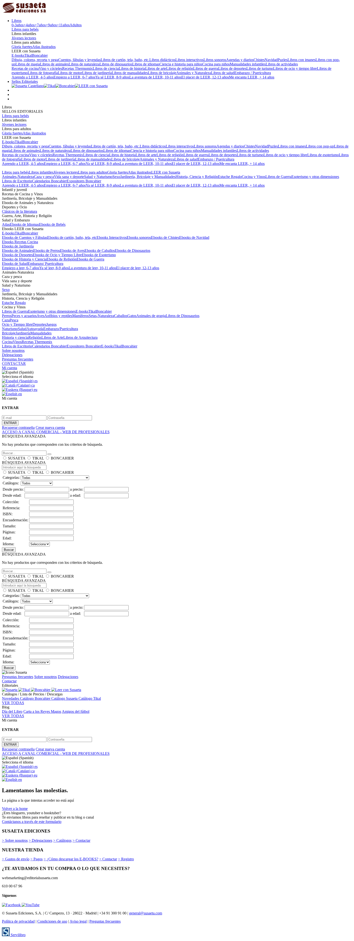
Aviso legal (78, 921)
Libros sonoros (214, 60)
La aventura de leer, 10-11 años (92, 268)
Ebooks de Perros (46, 250)
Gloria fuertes (22, 47)
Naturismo (10, 329)
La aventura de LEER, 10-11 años (155, 77)
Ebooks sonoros (139, 237)
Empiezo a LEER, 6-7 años (74, 77)
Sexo (116, 177)
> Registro (126, 859)
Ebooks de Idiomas (24, 224)
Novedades (11, 698)
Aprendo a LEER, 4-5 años (32, 77)
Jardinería (23, 333)
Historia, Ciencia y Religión (197, 177)
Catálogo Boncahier (35, 698)
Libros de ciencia (106, 68)
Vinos (17, 342)
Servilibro (18, 935)
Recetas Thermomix (77, 68)
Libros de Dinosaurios (182, 316)
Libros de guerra (205, 68)
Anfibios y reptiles (58, 316)
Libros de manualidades (130, 73)
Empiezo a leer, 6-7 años (20, 268)
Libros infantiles (41, 172)
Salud (22, 329)
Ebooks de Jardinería (18, 246)
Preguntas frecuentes (17, 359)
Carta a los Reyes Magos (42, 711)
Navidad (271, 60)
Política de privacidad (18, 921)
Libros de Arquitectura (80, 337)
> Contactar (81, 840)
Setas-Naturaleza (101, 316)
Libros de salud (222, 73)
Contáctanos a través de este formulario (31, 822)
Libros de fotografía (43, 73)
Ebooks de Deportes (17, 255)
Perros (7, 316)
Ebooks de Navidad (194, 237)
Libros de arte (155, 68)
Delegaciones (12, 355)
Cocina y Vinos (253, 177)
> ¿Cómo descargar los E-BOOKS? (71, 859)
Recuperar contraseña (18, 427)
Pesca (14, 320)
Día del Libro (12, 711)
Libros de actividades (282, 64)
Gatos (131, 316)
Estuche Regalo (230, 177)
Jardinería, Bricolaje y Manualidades (148, 177)
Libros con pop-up (320, 146)
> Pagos (36, 859)
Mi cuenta (9, 368)
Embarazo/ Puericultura (45, 264)
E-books (18, 55)
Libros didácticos (162, 60)
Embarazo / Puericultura (252, 73)
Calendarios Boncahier (49, 181)
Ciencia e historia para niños (180, 64)
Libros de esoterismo (323, 155)
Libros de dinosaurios (115, 64)
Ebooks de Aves (72, 250)
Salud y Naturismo (98, 177)
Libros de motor (70, 73)
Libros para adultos (92, 172)
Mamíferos (80, 316)
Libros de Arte (52, 337)
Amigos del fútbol (75, 711)
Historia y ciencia (15, 337)
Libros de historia (132, 68)
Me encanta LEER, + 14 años (251, 77)
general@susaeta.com (145, 913)
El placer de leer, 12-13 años (137, 268)
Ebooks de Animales (17, 250)
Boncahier (40, 55)
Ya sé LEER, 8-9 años (112, 77)
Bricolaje (9, 333)
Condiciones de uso (52, 921)
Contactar (9, 681)
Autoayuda (34, 329)
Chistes (259, 60)
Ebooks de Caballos (100, 250)
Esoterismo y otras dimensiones (315, 177)
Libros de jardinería (97, 73)
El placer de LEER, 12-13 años (205, 77)
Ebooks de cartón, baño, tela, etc (72, 237)
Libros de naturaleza (84, 64)
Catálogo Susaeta (65, 698)
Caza (6, 320)
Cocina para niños (216, 64)
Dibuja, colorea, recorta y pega (35, 60)
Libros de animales (54, 64)
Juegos (51, 324)
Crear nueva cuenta (50, 427)
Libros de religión (179, 68)
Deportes (39, 324)
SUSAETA (16, 458)
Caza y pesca (44, 177)
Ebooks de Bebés (52, 224)
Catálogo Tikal (90, 698)
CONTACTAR (14, 363)
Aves (40, 316)
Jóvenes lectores (24, 38)
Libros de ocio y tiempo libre (295, 68)
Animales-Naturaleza (18, 177)
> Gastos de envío (15, 859)
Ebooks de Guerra (90, 259)
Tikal (28, 55)
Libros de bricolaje (162, 73)
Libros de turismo (259, 68)
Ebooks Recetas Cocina (20, 242)
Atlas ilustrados (44, 47)
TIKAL (38, 458)
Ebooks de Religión (61, 259)
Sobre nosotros (13, 350)
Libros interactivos (189, 60)
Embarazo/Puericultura (60, 329)
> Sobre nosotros (15, 840)
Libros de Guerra (278, 177)
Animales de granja (151, 316)
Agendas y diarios (240, 60)
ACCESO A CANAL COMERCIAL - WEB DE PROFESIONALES (56, 432)
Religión (34, 337)
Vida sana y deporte (69, 177)
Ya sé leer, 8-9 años (54, 268)
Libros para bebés (25, 29)
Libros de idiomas (145, 64)
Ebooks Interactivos (112, 237)
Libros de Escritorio (17, 181)
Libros (16, 21)
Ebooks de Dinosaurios (132, 250)
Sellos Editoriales (25, 81)
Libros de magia (27, 64)
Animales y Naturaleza (193, 73)
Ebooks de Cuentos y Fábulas (24, 237)
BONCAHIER (62, 458)
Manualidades (41, 333)
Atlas (6, 224)
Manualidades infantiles (248, 64)
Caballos (120, 316)
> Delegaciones (40, 840)
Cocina (7, 342)
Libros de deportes (232, 68)
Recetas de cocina (25, 68)
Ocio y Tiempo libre (17, 324)
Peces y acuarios (24, 316)
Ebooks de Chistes (165, 237)
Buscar (9, 550)
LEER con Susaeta (165, 172)
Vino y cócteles (50, 68)
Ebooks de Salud (15, 264)
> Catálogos (62, 840)
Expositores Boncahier (84, 181)
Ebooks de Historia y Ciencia (24, 259)
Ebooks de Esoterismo (99, 255)
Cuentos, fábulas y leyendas (79, 60)
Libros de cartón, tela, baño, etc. (125, 60)
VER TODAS (13, 703)
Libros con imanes (301, 60)
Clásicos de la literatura (19, 211)
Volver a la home (15, 809)
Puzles (283, 60)
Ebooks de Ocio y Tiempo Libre (57, 255)
